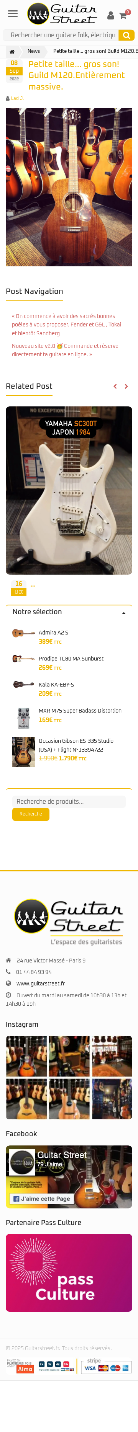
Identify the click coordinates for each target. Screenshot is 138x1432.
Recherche (31, 814)
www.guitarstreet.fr (40, 984)
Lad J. (17, 98)
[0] (123, 16)
